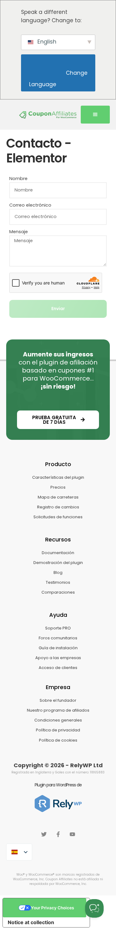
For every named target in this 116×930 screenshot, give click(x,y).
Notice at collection (31, 922)
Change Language (59, 78)
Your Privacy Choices (52, 907)
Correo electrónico (30, 205)
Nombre (18, 178)
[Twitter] (44, 834)
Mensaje (18, 232)
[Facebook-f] (58, 834)
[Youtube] (72, 834)
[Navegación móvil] (95, 115)
